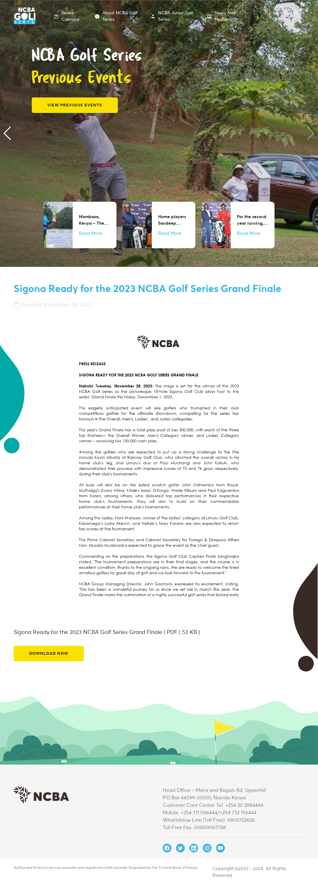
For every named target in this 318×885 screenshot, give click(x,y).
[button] (7, 133)
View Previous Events (74, 105)
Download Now (48, 653)
